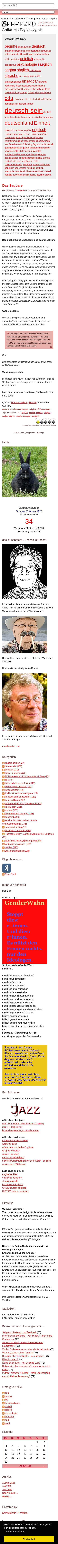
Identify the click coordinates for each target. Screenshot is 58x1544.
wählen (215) (11, 847)
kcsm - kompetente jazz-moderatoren (20, 1130)
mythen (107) (11, 810)
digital (39, 158)
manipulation (11, 171)
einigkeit (9, 130)
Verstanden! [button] (29, 1539)
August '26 (25, 1466)
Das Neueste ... (10, 1493)
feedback (27, 164)
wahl (7, 1423)
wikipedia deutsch (11, 1150)
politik (26, 175)
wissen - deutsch (10, 1154)
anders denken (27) (14, 763)
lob (42, 168)
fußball (49, 144)
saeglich (45, 64)
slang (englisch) (10, 1181)
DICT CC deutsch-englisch (15, 1191)
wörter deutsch (9, 1144)
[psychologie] (3, 1413)
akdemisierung (26, 151)
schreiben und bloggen (19, 409)
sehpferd (20, 190)
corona (20, 99)
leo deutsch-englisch (12, 1184)
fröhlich (25, 144)
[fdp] (3, 1400)
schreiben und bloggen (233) (19, 813)
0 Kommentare (44, 409)
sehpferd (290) (12, 817)
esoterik (9, 161)
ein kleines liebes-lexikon (15, 1140)
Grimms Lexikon (19, 402)
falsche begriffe (12, 137)
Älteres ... (7, 1496)
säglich (23, 70)
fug (30, 144)
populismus (10, 65)
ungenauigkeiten (13, 82)
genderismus (36, 147)
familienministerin (13, 164)
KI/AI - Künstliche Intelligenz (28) (21, 793)
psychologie (27, 64)
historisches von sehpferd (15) (20, 783)
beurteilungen (11, 158)
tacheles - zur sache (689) (18, 830)
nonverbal (18, 175)
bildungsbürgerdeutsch (39, 92)
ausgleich (45, 89)
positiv (33, 175)
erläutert (9, 51)
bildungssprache (27, 158)
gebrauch (9, 168)
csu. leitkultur (35, 99)
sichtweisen (35, 70)
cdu (9, 98)
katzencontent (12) (14, 790)
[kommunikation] (3, 1403)
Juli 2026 (6, 1486)
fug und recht (39, 144)
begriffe (11, 46)
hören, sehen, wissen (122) (18, 786)
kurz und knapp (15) (15, 800)
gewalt (46, 147)
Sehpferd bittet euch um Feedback (19, 1332)
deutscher (48, 117)
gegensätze (20, 168)
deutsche (19, 117)
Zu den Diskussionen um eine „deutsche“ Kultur (26, 1349)
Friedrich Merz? (10, 1359)
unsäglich (35, 416)
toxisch (27, 76)
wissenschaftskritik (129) (17, 851)
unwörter (42, 82)
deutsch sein (24, 110)
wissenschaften (37, 86)
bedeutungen (24, 154)
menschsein (37, 171)
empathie (27, 130)
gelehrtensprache (31, 51)
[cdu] (3, 1393)
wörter (27, 89)
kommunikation (41, 54)
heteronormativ (12, 54)
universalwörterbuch (12, 1161)
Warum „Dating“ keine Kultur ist (18, 1352)
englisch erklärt (9, 1174)
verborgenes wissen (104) (18, 844)
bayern (8, 92)
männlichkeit (24, 171)
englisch (39, 130)
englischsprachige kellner (17, 134)
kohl (38, 168)
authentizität (11, 154)
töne (21, 76)
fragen (27, 141)
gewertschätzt (11, 151)
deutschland (19, 123)
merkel (47, 171)
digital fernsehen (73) (15, 773)
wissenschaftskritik (14, 89)
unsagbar (30, 81)
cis (15, 99)
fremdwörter (15, 144)
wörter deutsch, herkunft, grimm (17, 1147)
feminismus (29, 137)
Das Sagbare (12, 185)
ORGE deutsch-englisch (14, 1188)
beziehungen (24, 47)
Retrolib (32, 402)
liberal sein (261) (13, 807)
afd (38, 89)
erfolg (33, 134)
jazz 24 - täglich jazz (12, 1127)
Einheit (42, 123)
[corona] (3, 1396)
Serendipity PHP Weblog (14, 1513)
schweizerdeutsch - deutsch (37, 1161)
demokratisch (11, 104)
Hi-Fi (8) (9, 780)
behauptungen (38, 154)
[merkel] (3, 1406)
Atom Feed (10, 874)
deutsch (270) (12, 769)
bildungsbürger (19, 92)
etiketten (17, 51)
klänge (29, 54)
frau (6, 144)
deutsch (38, 46)
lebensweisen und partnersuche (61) (23, 803)
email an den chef (11, 746)
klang (23, 54)
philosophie (39, 59)
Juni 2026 (7, 1489)
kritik (7, 59)
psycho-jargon (44, 175)
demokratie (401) (13, 766)
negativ (8, 175)
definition (47, 99)
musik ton (14, 59)
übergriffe (36, 76)
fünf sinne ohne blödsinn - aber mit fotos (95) (27, 776)
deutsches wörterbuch (13, 1157)
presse (8, 1410)
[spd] (3, 1420)
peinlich (26, 59)
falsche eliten (32, 161)
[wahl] (3, 1423)
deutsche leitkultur (33, 117)
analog (37, 151)
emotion (18, 130)
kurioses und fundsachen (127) (20, 797)
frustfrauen (44, 164)
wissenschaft (22, 86)
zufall (33, 89)
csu (26, 99)
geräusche (45, 51)
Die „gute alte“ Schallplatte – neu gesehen (23, 1356)
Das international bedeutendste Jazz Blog (23, 1123)
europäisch (42, 134)
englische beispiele (12, 1178)
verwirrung (10, 86)
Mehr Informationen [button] (14, 1531)
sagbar (10, 70)
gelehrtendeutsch (13, 147)
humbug (31, 168)
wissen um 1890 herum (13, 1164)
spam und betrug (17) (15, 827)
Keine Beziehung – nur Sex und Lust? (21, 1363)
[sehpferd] (3, 1416)
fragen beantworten (40, 141)
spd (7, 1420)
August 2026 (8, 1483)
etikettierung (19, 161)
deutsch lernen (26, 104)
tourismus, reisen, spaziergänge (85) (23, 840)
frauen (36, 164)
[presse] (3, 1410)
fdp (22, 137)
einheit (46, 158)
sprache (11, 76)
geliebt (26, 147)
